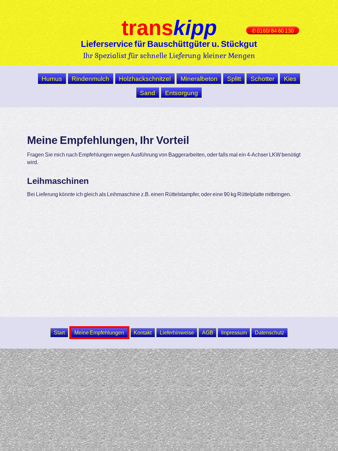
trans (169, 27)
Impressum (234, 332)
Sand (147, 93)
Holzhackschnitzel (145, 79)
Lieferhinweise (177, 332)
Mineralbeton (199, 79)
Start (59, 332)
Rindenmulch (90, 79)
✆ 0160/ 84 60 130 (273, 30)
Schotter (262, 79)
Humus (52, 79)
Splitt (234, 79)
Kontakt (143, 332)
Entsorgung (181, 93)
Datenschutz (269, 332)
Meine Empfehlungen (99, 332)
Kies (290, 79)
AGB (207, 332)
